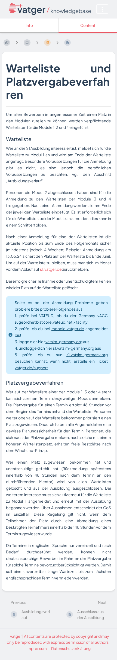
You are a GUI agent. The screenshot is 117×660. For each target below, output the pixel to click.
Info (29, 25)
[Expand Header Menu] (102, 9)
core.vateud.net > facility (65, 322)
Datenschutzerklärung (71, 648)
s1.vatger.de (51, 269)
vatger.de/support (31, 367)
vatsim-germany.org (63, 341)
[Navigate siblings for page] (57, 42)
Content (87, 25)
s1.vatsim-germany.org (73, 348)
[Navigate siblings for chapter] (37, 42)
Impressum (36, 648)
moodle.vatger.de (67, 328)
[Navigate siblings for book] (17, 42)
